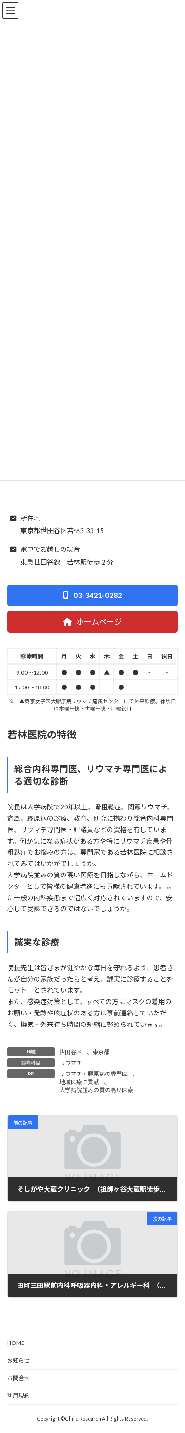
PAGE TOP (171, 1380)
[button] (92, 595)
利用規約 (18, 1395)
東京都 (101, 1051)
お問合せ (18, 1378)
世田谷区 (70, 1051)
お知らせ (18, 1360)
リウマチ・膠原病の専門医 (93, 1073)
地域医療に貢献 (79, 1081)
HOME (16, 1342)
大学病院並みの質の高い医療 (96, 1090)
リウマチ (70, 1062)
